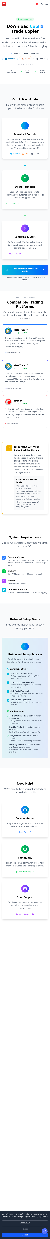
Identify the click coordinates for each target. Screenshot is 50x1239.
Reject (25, 1229)
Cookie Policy (25, 1223)
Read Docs (23, 832)
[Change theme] (41, 3)
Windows (11, 59)
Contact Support (23, 914)
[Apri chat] (45, 1231)
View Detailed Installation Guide (25, 270)
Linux (27, 59)
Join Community (23, 871)
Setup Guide (11, 203)
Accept (25, 1235)
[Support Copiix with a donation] (36, 3)
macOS (42, 59)
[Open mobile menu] (46, 3)
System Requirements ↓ (25, 64)
